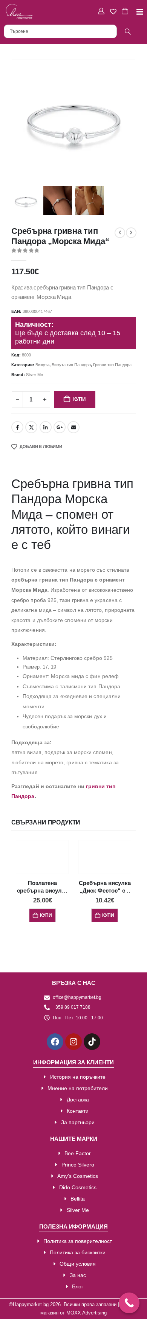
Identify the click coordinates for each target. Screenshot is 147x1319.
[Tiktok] (92, 1041)
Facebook (17, 427)
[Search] (127, 31)
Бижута (42, 364)
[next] (131, 232)
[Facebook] (55, 1041)
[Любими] (114, 11)
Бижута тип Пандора (71, 364)
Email (73, 427)
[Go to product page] (42, 855)
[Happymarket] (19, 11)
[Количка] (126, 11)
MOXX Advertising (86, 1313)
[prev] (120, 232)
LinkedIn (46, 427)
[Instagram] (73, 1041)
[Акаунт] (102, 11)
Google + (60, 427)
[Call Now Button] (129, 1303)
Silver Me (34, 374)
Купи (79, 399)
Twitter (31, 427)
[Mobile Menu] (137, 12)
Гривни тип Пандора (112, 364)
